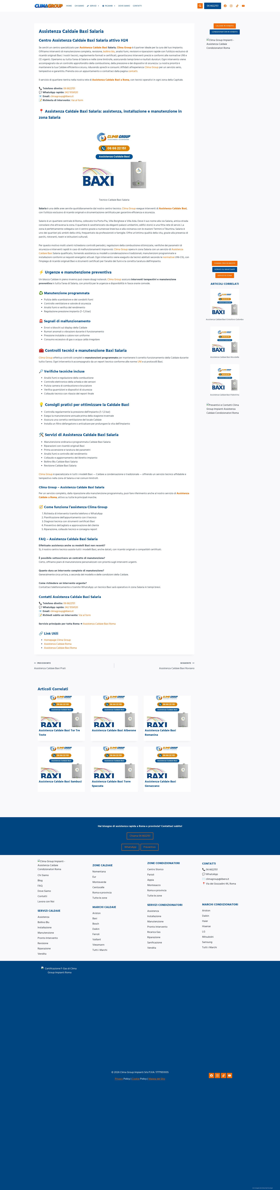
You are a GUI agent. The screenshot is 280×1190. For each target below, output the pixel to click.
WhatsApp (130, 847)
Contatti (137, 5)
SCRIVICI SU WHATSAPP (224, 269)
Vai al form (77, 100)
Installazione (44, 927)
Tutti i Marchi (99, 950)
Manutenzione (46, 933)
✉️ (215, 879)
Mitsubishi (208, 937)
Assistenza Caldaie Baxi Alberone (114, 730)
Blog (40, 880)
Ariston (96, 913)
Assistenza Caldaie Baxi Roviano (176, 666)
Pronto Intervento (48, 938)
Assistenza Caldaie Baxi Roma (99, 624)
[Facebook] (225, 5)
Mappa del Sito (156, 1079)
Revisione (43, 943)
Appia (150, 880)
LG (203, 931)
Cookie (136, 1079)
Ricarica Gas (153, 932)
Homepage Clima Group (57, 640)
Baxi (94, 918)
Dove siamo (124, 5)
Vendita (42, 954)
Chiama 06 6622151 (140, 836)
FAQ (40, 886)
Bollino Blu (43, 922)
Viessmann (98, 945)
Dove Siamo (44, 891)
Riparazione (44, 948)
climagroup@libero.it (62, 96)
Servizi (93, 5)
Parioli (150, 874)
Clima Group (124, 47)
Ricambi (109, 5)
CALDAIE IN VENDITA (225, 25)
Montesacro (154, 885)
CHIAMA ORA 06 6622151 (224, 263)
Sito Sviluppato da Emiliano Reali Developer (262, 1188)
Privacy (119, 1079)
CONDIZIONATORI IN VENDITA (225, 31)
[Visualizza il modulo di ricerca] (200, 5)
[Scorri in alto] (274, 1173)
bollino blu (109, 51)
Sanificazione (154, 942)
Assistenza (43, 917)
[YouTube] (243, 5)
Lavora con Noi (46, 901)
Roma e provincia (102, 892)
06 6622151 (212, 6)
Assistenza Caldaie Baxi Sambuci (60, 782)
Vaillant (96, 939)
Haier (205, 921)
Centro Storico (155, 869)
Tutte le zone (99, 898)
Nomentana (99, 871)
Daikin (95, 929)
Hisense (206, 926)
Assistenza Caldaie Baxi (93, 47)
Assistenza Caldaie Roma (57, 644)
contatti (132, 71)
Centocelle (98, 887)
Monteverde (99, 882)
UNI (140, 361)
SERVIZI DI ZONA (224, 275)
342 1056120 (71, 92)
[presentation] (61, 711)
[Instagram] (231, 5)
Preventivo (150, 847)
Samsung (207, 942)
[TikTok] (237, 5)
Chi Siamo (79, 5)
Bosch (95, 924)
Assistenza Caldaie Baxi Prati (50, 666)
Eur (94, 877)
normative (168, 257)
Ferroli (95, 934)
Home (69, 5)
